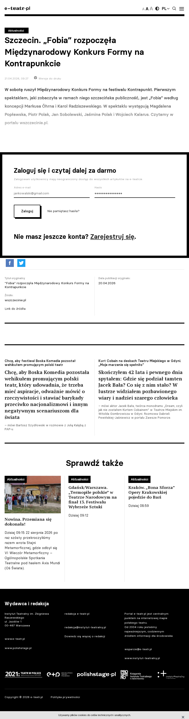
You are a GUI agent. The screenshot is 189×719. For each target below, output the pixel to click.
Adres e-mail (22, 187)
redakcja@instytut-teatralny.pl (85, 627)
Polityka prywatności (65, 697)
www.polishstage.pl (18, 648)
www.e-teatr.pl (15, 638)
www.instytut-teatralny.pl (142, 658)
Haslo (98, 187)
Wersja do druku (49, 78)
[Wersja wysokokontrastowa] (157, 8)
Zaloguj (27, 211)
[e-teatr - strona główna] (17, 8)
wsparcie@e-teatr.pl (138, 649)
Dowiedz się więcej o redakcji (85, 636)
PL (164, 8)
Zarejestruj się (112, 236)
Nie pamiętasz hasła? (63, 211)
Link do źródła (15, 309)
